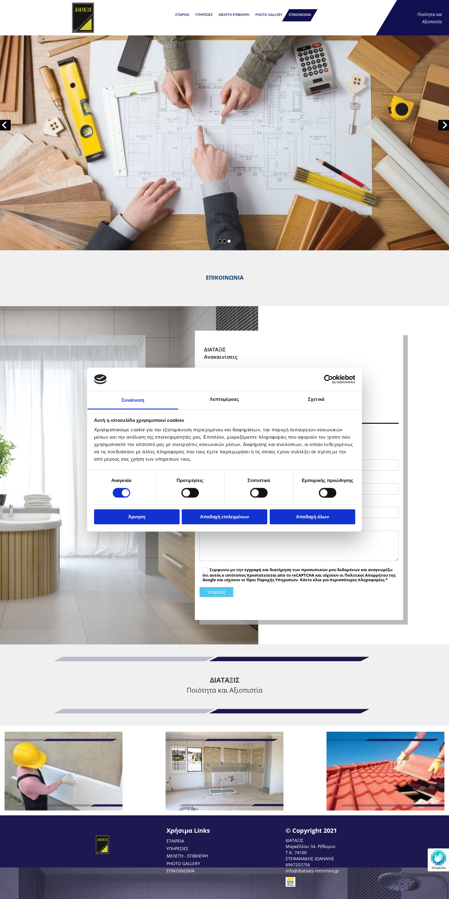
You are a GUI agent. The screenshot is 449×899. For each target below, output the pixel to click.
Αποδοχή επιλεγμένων (224, 517)
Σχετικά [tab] (316, 399)
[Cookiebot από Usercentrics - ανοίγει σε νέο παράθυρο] (328, 379)
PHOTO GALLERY (269, 14)
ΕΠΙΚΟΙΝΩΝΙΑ (300, 14)
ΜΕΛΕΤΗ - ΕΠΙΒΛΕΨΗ (187, 856)
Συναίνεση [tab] (133, 400)
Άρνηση (136, 517)
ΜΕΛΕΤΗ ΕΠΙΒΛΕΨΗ (234, 14)
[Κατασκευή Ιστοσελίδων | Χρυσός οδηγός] (341, 882)
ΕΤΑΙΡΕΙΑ (182, 14)
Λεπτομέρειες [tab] (224, 399)
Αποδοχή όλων (312, 517)
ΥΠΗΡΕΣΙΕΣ (204, 14)
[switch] (190, 493)
